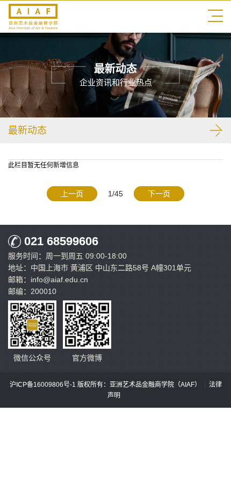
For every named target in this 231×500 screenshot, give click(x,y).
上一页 (72, 193)
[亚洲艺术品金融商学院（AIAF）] (33, 27)
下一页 (159, 193)
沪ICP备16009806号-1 (43, 384)
